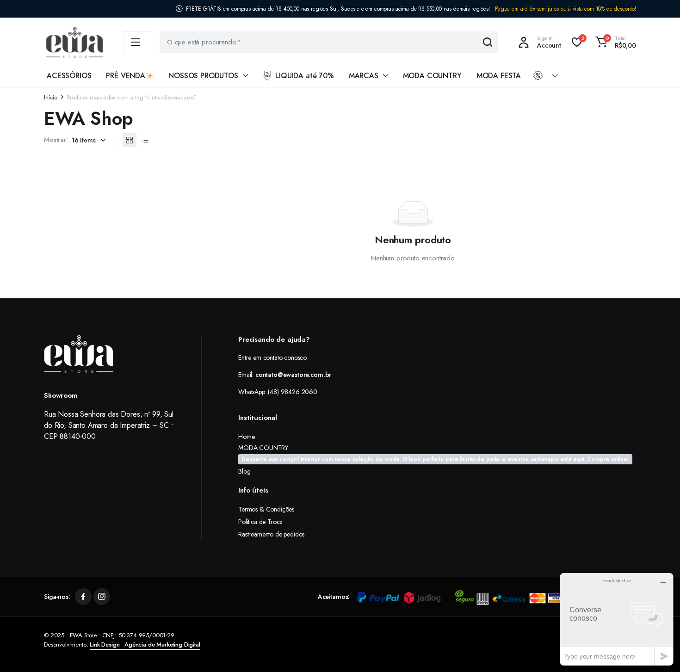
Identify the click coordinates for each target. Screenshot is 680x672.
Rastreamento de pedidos (271, 534)
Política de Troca (260, 521)
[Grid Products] (129, 140)
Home (246, 436)
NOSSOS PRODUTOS (203, 75)
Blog (244, 471)
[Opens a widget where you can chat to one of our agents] (616, 619)
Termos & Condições (266, 509)
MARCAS (363, 75)
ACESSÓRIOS (69, 75)
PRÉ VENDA (125, 75)
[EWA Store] (74, 42)
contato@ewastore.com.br (293, 374)
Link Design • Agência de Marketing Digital (145, 644)
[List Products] (145, 140)
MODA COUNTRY (432, 75)
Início (50, 97)
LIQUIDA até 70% (304, 75)
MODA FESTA (498, 75)
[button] (614, 42)
